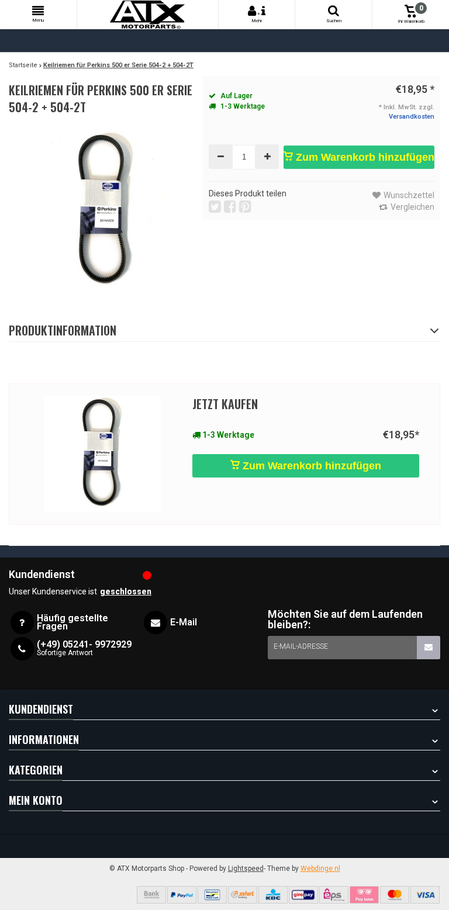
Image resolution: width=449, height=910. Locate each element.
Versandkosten (411, 116)
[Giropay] (303, 895)
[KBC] (273, 895)
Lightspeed (246, 868)
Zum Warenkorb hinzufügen (363, 157)
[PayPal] (181, 895)
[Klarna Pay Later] (364, 895)
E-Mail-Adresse (301, 646)
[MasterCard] (394, 895)
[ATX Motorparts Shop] (147, 14)
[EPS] (333, 895)
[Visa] (425, 895)
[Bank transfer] (151, 895)
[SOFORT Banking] (242, 895)
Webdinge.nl (320, 868)
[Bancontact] (212, 895)
